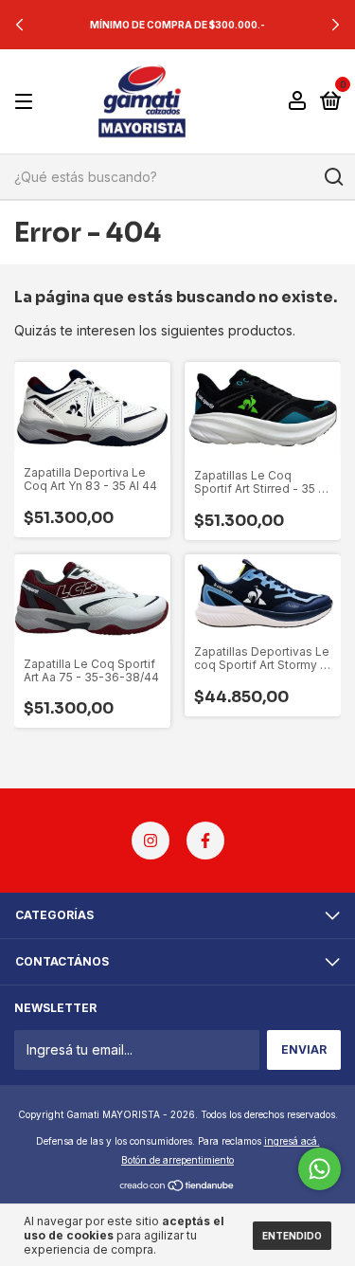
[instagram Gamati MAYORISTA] (150, 840)
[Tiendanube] (177, 1186)
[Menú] (27, 101)
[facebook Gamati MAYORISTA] (205, 840)
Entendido (292, 1235)
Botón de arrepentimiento (177, 1160)
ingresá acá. (292, 1141)
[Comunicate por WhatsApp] (319, 1169)
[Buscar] (332, 177)
